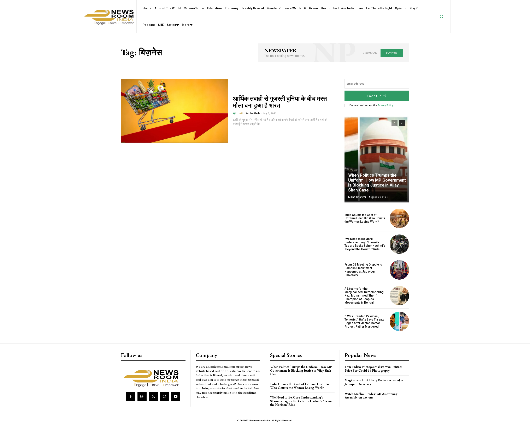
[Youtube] (175, 396)
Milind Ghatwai (357, 197)
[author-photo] (242, 113)
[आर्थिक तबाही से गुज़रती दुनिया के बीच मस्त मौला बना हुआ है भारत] (174, 111)
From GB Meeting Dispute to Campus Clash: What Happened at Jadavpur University (363, 269)
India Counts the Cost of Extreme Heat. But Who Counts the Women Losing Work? (364, 218)
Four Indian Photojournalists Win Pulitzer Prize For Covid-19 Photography (373, 369)
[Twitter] (153, 396)
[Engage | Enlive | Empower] (153, 377)
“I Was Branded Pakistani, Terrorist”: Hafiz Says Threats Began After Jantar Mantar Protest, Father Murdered (364, 321)
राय (234, 113)
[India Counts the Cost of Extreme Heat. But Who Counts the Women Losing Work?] (399, 218)
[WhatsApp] (164, 396)
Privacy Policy (385, 105)
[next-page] (402, 123)
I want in (374, 95)
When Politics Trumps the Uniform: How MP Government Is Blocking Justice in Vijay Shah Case (377, 183)
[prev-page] (394, 123)
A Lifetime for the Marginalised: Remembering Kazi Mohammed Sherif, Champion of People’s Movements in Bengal (364, 295)
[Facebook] (130, 396)
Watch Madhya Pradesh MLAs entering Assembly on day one (371, 396)
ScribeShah (252, 113)
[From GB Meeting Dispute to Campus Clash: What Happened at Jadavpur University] (399, 270)
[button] (441, 16)
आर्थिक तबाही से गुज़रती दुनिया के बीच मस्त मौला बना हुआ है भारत (280, 102)
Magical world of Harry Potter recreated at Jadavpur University (374, 382)
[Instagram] (142, 396)
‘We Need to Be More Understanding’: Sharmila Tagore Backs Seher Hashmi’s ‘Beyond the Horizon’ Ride (364, 244)
